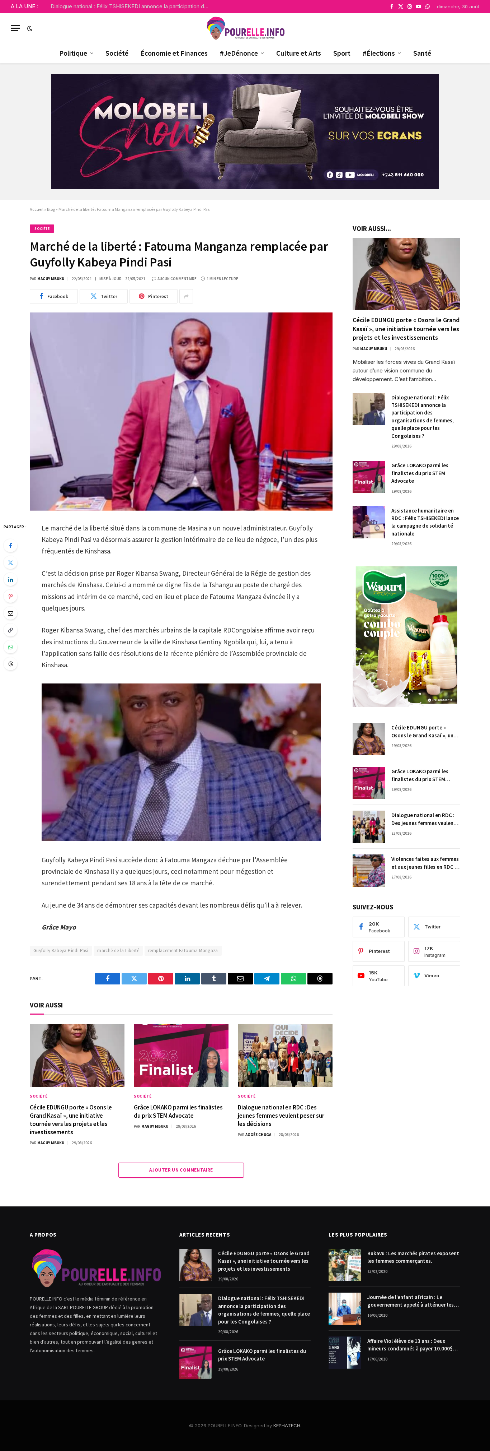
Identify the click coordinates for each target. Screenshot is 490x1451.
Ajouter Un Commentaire (181, 1170)
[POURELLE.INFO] (245, 28)
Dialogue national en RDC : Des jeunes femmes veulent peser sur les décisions (281, 1115)
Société (116, 52)
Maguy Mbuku (50, 278)
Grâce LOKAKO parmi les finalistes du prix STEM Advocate (178, 1111)
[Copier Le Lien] (10, 629)
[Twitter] (10, 562)
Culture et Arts (298, 52)
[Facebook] (10, 545)
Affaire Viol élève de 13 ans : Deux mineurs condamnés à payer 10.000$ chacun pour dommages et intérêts (410, 1345)
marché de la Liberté (118, 950)
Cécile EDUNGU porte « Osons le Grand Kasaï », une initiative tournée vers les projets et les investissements (71, 1119)
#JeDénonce (239, 52)
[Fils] (10, 663)
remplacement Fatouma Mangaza (183, 950)
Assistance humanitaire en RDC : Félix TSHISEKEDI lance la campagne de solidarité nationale (425, 522)
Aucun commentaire (177, 278)
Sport (341, 52)
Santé (422, 52)
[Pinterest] (10, 596)
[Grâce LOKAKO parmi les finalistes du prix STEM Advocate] (181, 1055)
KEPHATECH (286, 1425)
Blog (51, 209)
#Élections (379, 52)
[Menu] (15, 28)
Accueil (36, 209)
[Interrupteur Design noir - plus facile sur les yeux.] (29, 28)
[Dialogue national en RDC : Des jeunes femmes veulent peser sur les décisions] (285, 1055)
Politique (73, 52)
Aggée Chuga (258, 1134)
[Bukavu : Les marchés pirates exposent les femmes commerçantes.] (345, 1265)
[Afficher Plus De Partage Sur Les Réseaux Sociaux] (186, 296)
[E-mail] (10, 613)
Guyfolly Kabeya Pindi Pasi (60, 950)
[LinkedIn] (10, 579)
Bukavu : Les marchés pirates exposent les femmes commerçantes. (413, 1257)
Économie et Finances (174, 52)
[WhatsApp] (10, 646)
